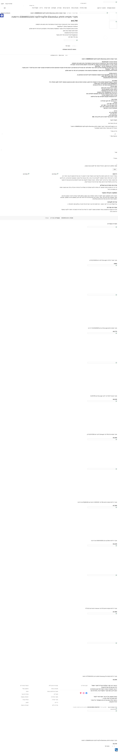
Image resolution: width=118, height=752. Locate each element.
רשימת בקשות (24, 697)
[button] (2, 15)
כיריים (56, 702)
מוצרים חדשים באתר (52, 691)
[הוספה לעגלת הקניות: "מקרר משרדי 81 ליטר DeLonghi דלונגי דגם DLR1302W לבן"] (115, 257)
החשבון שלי (25, 688)
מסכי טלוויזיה (54, 697)
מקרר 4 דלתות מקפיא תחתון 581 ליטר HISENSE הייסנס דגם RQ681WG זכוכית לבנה (97, 502)
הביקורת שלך (113, 136)
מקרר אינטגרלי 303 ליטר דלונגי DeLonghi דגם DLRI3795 (103, 396)
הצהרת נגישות (24, 705)
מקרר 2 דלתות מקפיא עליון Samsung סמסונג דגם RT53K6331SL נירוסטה (100, 676)
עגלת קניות (25, 699)
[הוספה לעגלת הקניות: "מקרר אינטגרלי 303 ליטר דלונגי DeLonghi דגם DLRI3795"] (115, 393)
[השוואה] (107, 257)
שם (116, 152)
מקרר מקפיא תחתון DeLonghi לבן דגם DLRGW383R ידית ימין (102, 328)
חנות (27, 691)
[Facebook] (86, 693)
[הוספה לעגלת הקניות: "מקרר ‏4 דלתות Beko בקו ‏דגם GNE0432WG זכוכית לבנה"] (115, 537)
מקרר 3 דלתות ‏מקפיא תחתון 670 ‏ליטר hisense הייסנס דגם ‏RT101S (101, 608)
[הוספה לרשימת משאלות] (104, 257)
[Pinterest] (81, 693)
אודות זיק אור (25, 694)
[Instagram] (84, 693)
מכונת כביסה (54, 688)
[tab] (66, 55)
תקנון (27, 702)
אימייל (115, 158)
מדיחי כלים (55, 705)
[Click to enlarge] (105, 37)
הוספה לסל (68, 45)
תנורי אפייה (55, 699)
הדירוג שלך (113, 131)
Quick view (111, 257)
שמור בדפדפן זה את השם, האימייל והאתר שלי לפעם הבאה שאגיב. (100, 166)
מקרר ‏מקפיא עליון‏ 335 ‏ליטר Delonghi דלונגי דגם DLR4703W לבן (102, 434)
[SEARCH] (21, 3)
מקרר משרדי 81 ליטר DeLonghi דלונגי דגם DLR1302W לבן (103, 260)
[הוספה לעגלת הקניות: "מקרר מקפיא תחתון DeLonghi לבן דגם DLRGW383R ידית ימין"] (115, 325)
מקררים (69, 13)
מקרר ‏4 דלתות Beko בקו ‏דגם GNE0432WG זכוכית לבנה (104, 540)
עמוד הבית (75, 13)
